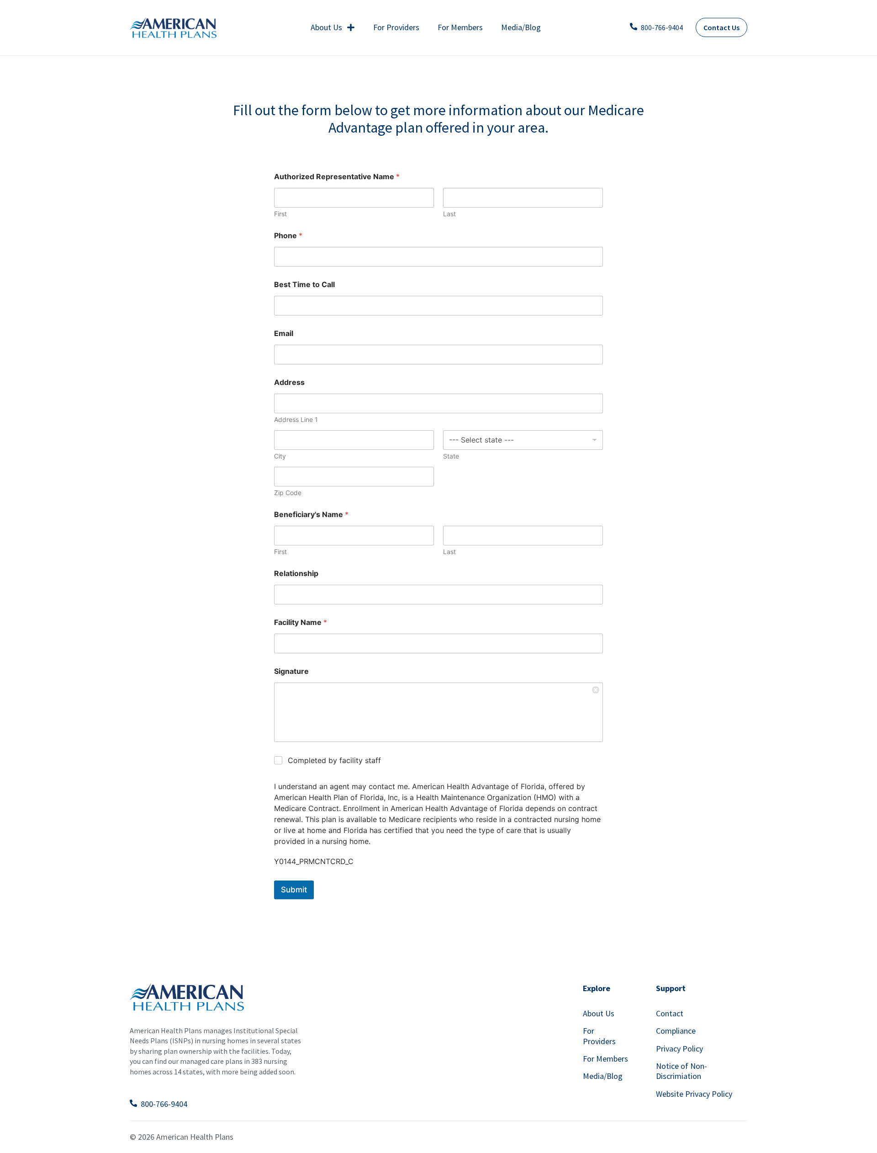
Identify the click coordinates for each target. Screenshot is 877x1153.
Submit (294, 889)
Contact (669, 1013)
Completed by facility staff (334, 760)
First (280, 214)
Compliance (676, 1030)
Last (449, 214)
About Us (326, 27)
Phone (288, 235)
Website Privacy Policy (694, 1094)
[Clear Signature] (596, 689)
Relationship (296, 573)
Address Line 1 (296, 419)
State (451, 456)
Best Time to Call (304, 284)
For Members (460, 27)
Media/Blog (521, 27)
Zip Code (287, 492)
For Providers (396, 27)
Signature (291, 671)
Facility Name (300, 622)
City (280, 456)
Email (283, 333)
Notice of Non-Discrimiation (681, 1071)
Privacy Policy (679, 1048)
